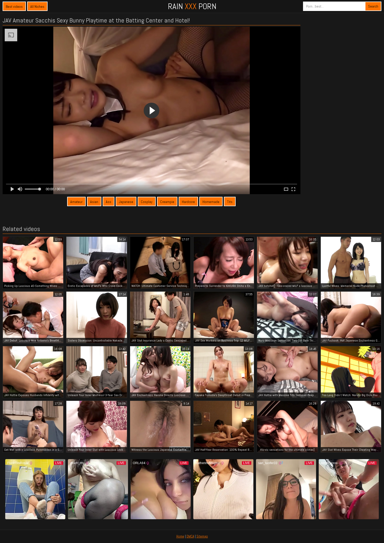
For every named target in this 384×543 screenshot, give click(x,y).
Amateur (76, 201)
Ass (108, 201)
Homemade (210, 201)
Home (180, 536)
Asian (94, 201)
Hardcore (188, 201)
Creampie (167, 201)
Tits (229, 201)
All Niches (37, 6)
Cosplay (147, 201)
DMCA (190, 536)
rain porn (192, 6)
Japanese (126, 201)
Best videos (14, 6)
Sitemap (202, 536)
